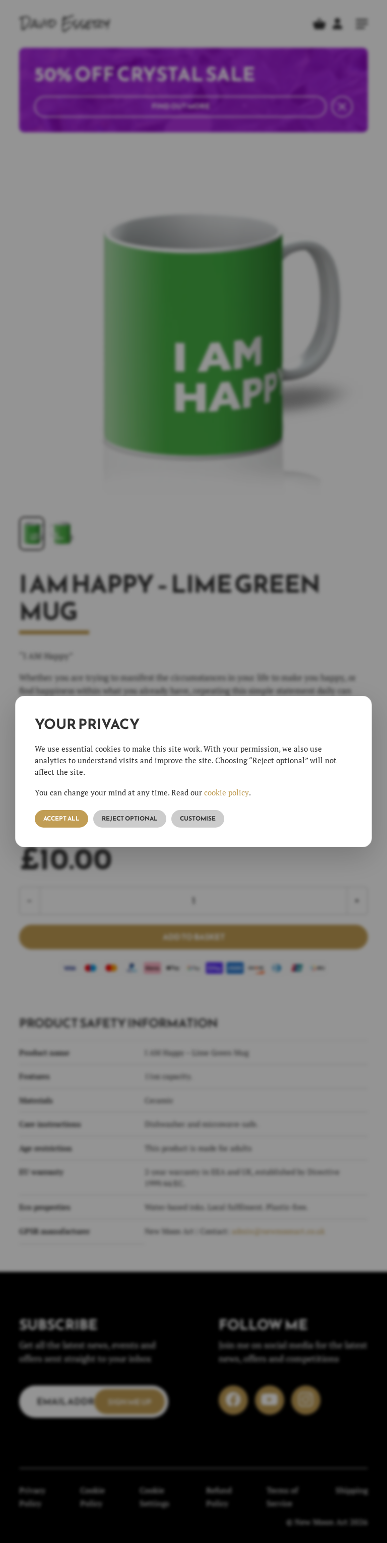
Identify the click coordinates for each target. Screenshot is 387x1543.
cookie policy (226, 792)
